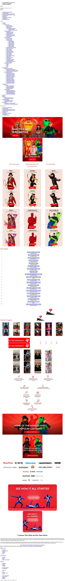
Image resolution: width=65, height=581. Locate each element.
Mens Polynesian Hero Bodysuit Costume (33, 282)
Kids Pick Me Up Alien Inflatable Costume (33, 277)
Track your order (5, 550)
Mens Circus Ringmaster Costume (33, 258)
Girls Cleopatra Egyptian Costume (34, 299)
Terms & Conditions (5, 575)
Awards (3, 557)
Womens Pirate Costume (33, 271)
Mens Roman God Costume (33, 263)
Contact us (4, 549)
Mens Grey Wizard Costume (33, 260)
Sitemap (3, 578)
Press (3, 558)
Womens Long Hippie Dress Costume (33, 252)
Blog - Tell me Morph (5, 559)
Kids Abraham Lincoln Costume (33, 285)
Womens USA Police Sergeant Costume (33, 296)
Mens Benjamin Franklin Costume (34, 266)
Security (3, 577)
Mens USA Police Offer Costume (33, 255)
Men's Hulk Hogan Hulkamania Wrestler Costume (33, 274)
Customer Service (3, 548)
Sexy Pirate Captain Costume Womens (33, 293)
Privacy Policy (4, 576)
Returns (3, 552)
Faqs (3, 553)
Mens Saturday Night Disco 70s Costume (34, 288)
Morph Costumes (3, 555)
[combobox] (7, 8)
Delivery (3, 551)
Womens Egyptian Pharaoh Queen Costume (33, 304)
